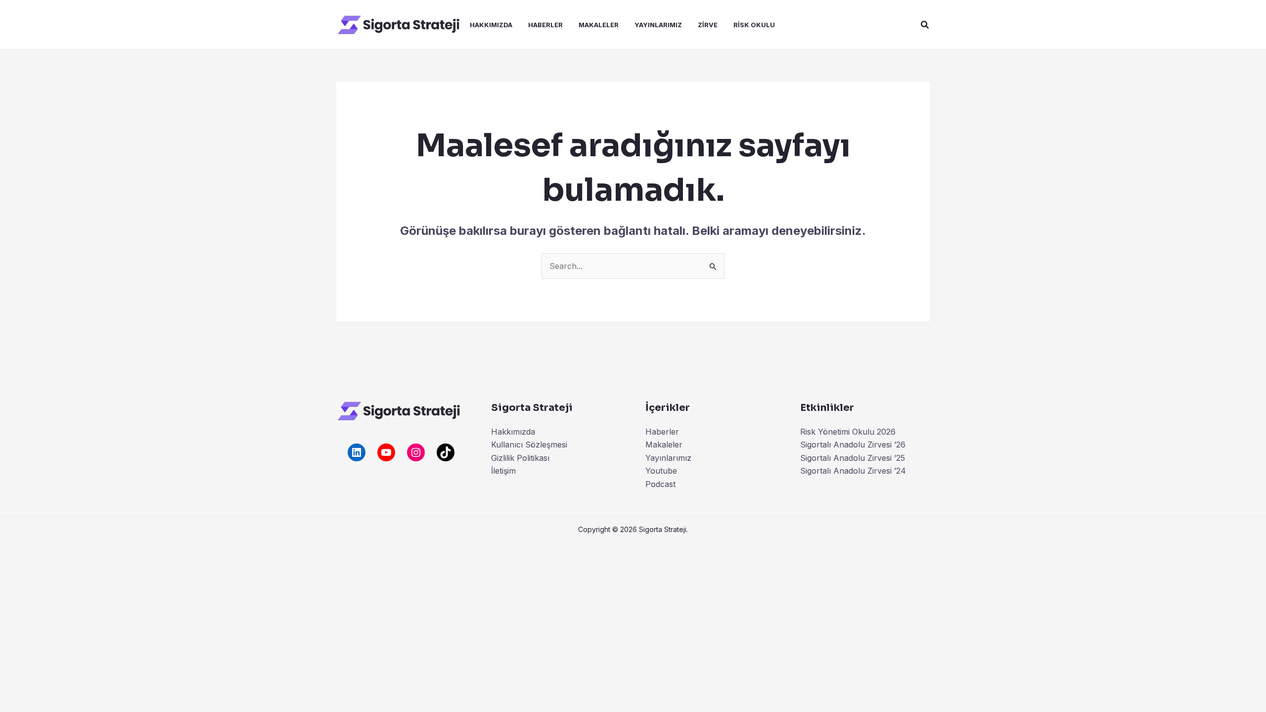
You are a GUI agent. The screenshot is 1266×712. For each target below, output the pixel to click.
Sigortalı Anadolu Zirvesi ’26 (852, 444)
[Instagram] (416, 452)
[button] (925, 25)
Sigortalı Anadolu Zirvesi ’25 (852, 458)
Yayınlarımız (658, 25)
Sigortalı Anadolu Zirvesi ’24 (853, 471)
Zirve (708, 25)
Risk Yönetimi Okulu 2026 (848, 432)
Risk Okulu (754, 25)
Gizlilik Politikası (520, 458)
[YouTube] (386, 452)
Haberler (545, 25)
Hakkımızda (491, 25)
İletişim (503, 471)
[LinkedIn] (356, 452)
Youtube (661, 471)
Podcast (660, 484)
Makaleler (599, 25)
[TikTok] (445, 452)
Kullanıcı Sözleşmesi (529, 444)
